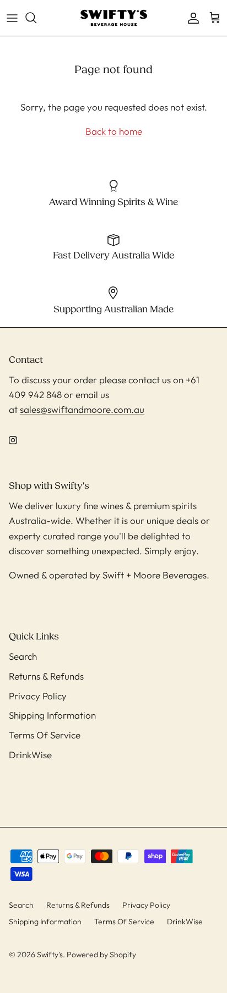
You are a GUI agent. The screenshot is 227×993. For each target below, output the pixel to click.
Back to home (113, 131)
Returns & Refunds (46, 676)
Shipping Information (52, 715)
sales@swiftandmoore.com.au (82, 409)
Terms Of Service (44, 735)
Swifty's (50, 954)
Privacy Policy (38, 696)
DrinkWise (30, 754)
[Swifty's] (114, 17)
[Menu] (12, 17)
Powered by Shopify (101, 954)
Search (23, 656)
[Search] (36, 17)
